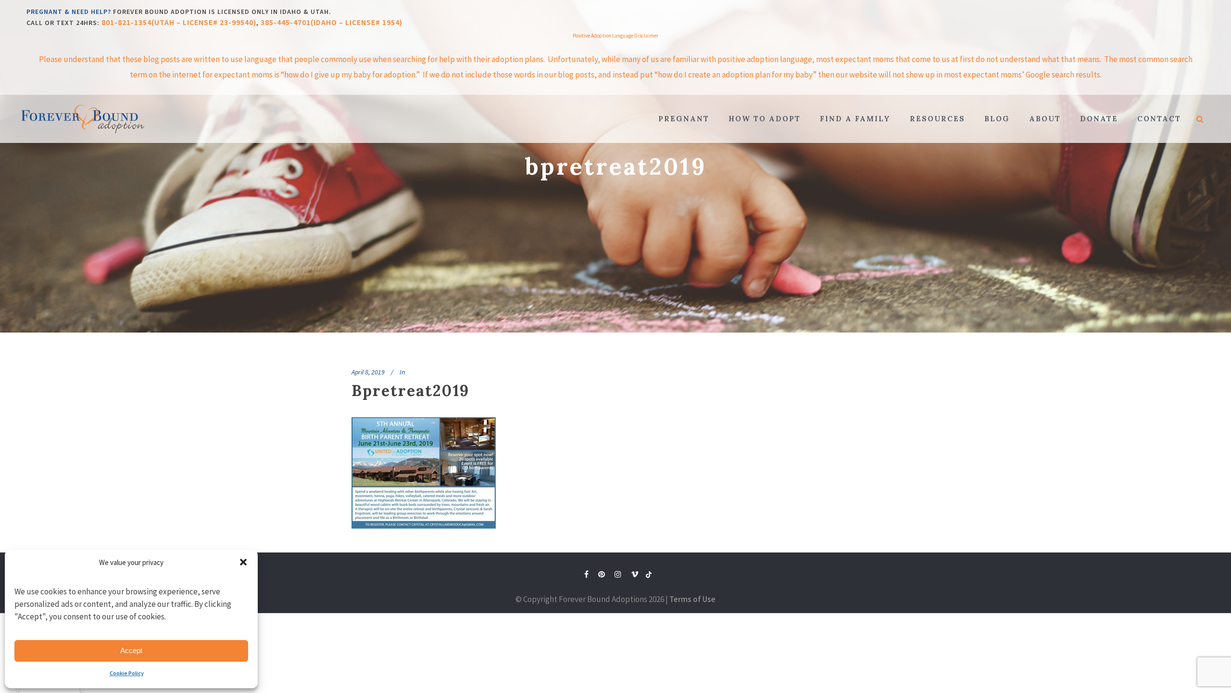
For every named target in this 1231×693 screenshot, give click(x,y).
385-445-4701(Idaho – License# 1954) (331, 22)
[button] (243, 562)
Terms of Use (692, 599)
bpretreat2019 (410, 390)
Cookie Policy (127, 673)
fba (649, 576)
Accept (131, 650)
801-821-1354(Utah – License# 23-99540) (178, 22)
